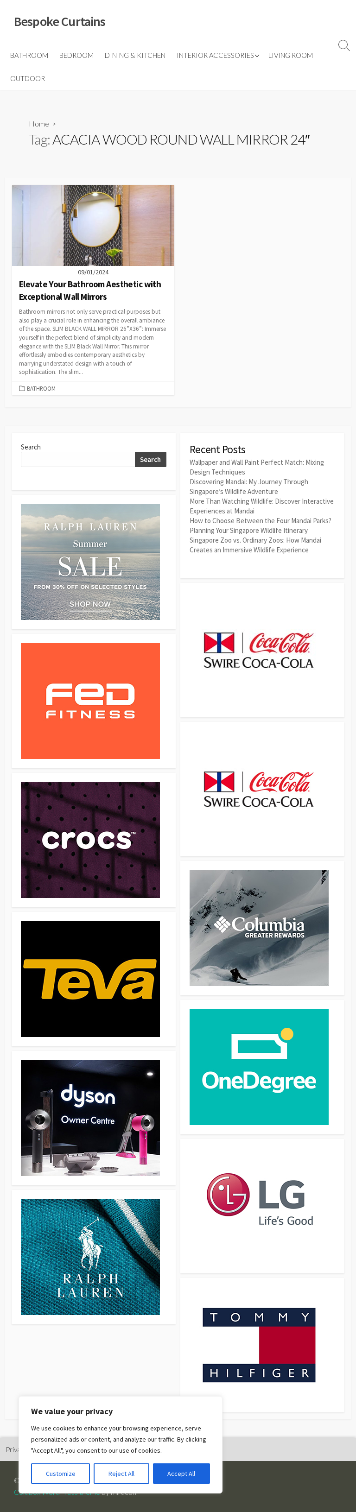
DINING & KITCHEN (135, 55)
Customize (61, 1473)
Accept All (181, 1473)
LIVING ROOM (290, 55)
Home (39, 123)
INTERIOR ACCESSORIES (215, 55)
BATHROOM (29, 55)
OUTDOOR (27, 78)
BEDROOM (76, 55)
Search (31, 447)
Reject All (121, 1473)
